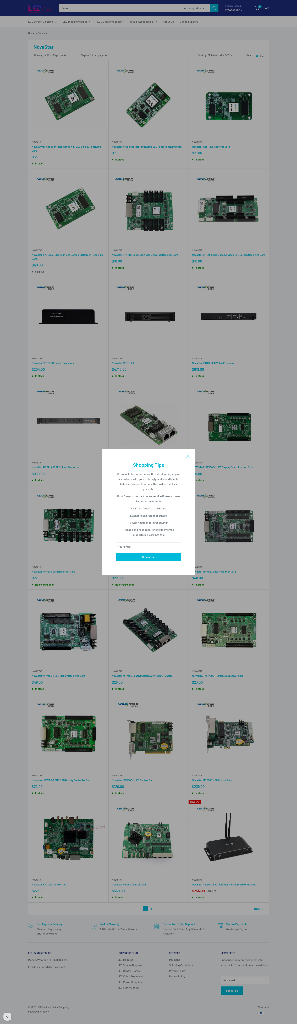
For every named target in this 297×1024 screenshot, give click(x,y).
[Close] (188, 456)
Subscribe (148, 556)
